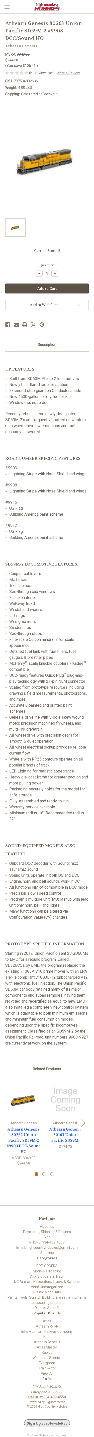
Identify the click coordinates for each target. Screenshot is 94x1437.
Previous (7, 1122)
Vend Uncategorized (47, 1287)
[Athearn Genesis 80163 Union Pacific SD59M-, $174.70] (65, 1099)
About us (47, 1227)
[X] (33, 324)
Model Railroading (47, 1271)
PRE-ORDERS (47, 1266)
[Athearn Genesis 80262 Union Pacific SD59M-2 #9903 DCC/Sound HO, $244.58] (23, 1099)
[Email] (16, 324)
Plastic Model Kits (47, 1292)
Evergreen (47, 1363)
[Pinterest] (41, 324)
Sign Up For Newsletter (47, 1423)
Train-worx (47, 1368)
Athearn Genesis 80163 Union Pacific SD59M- (65, 1135)
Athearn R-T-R (47, 1326)
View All (47, 1373)
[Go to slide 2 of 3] (44, 1174)
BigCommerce (55, 1402)
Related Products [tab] (47, 1069)
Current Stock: (47, 251)
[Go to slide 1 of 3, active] (36, 1174)
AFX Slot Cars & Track (47, 1276)
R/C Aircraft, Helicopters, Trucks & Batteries (47, 1282)
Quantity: (47, 265)
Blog (47, 1237)
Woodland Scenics (47, 1358)
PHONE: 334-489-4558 (47, 1242)
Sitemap (47, 1253)
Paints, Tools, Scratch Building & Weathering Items (47, 1297)
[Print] (24, 324)
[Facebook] (7, 324)
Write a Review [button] (68, 73)
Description (47, 344)
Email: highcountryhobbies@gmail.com (47, 1247)
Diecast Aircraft (47, 1308)
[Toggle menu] (7, 7)
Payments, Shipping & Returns (47, 1232)
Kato (47, 1337)
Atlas (47, 1321)
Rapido (47, 1352)
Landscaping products (47, 1303)
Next (82, 1122)
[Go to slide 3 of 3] (52, 1174)
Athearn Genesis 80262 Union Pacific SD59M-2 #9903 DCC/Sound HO (24, 1140)
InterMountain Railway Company (47, 1332)
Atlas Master (47, 1347)
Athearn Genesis (47, 1342)
